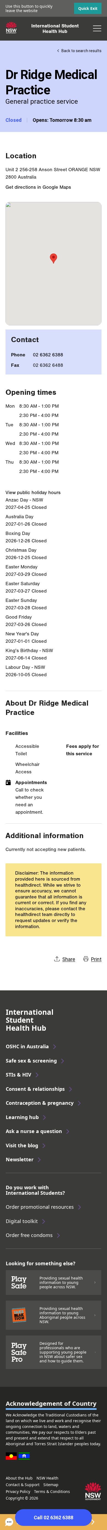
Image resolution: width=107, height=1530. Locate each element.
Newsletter (19, 1159)
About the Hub (19, 1478)
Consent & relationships (35, 1089)
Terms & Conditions (52, 1491)
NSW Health (47, 1478)
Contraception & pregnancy (40, 1103)
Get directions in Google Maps (38, 187)
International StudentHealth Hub (55, 28)
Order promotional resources (40, 1207)
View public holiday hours (33, 492)
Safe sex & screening (31, 1060)
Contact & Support (23, 1484)
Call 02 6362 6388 (53, 1517)
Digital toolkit (22, 1221)
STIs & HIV (18, 1074)
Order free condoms (29, 1235)
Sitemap (50, 1484)
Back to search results (81, 51)
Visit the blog (22, 1145)
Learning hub (22, 1117)
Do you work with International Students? (35, 1190)
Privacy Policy (18, 1491)
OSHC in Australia (27, 1046)
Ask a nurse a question (34, 1131)
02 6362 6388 (48, 355)
